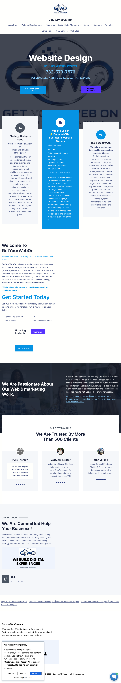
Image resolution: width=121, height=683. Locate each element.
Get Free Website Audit (33, 89)
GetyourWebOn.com (60, 19)
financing (37, 332)
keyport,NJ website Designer (77, 396)
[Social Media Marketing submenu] (80, 25)
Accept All (35, 673)
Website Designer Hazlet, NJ (101, 396)
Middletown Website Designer (99, 399)
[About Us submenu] (18, 25)
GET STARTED (24, 348)
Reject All (23, 673)
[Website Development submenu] (42, 25)
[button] (91, 89)
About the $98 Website (60, 172)
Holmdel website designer (77, 399)
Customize (10, 673)
